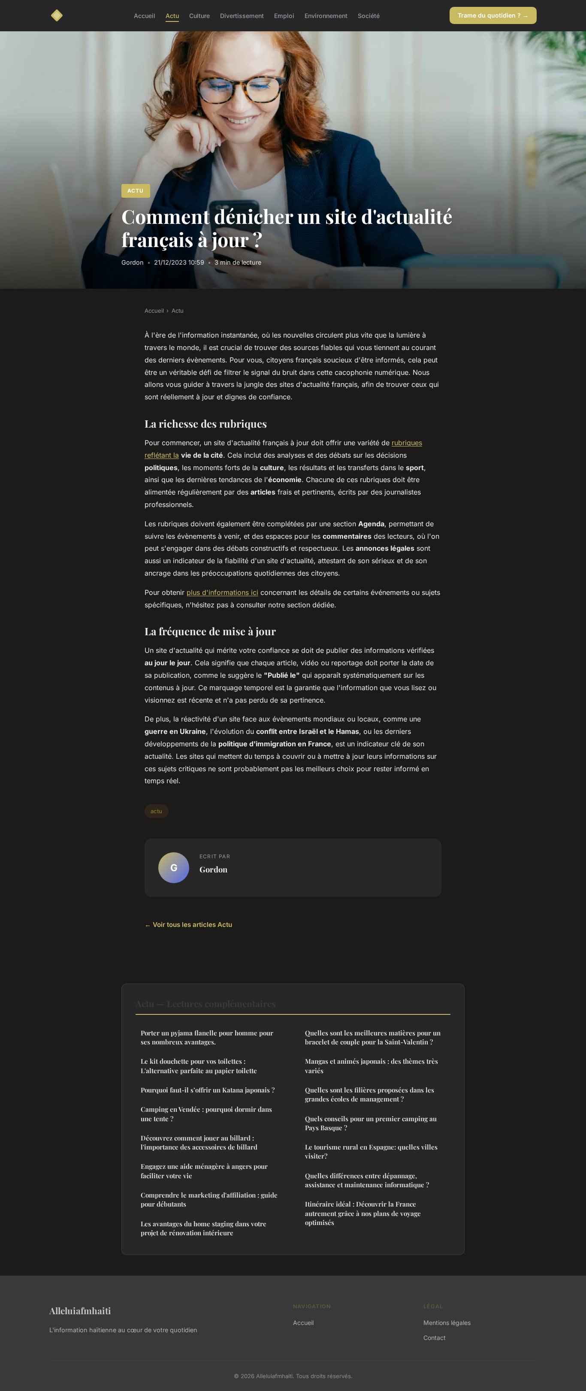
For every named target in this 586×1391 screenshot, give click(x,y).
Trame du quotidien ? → (493, 15)
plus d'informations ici (222, 592)
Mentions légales (447, 1322)
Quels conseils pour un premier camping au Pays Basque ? (371, 1123)
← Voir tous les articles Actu (188, 924)
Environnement (326, 15)
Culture (199, 15)
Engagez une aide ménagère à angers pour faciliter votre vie (204, 1171)
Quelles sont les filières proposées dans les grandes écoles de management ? (369, 1094)
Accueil (144, 15)
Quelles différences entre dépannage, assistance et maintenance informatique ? (367, 1180)
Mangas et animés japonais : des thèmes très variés (371, 1065)
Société (369, 15)
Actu (172, 15)
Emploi (284, 15)
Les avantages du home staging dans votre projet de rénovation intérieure (203, 1228)
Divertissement (242, 15)
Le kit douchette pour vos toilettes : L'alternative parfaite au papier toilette (199, 1065)
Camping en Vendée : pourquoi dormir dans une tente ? (206, 1113)
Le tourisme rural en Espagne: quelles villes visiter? (371, 1151)
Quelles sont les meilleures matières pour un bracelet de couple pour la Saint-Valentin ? (373, 1037)
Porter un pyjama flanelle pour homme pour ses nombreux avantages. (207, 1037)
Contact (434, 1337)
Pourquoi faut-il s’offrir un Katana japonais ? (208, 1090)
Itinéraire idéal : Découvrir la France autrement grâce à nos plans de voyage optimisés (363, 1213)
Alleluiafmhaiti (80, 1310)
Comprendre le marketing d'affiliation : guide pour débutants (209, 1199)
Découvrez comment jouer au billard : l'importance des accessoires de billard (199, 1142)
